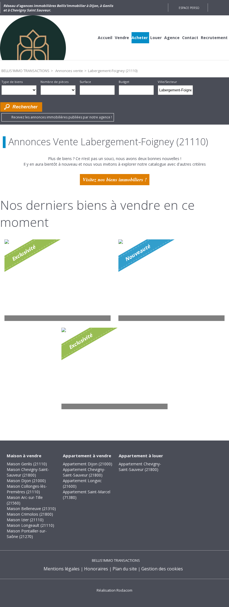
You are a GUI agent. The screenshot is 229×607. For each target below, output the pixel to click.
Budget (124, 82)
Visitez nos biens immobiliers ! (115, 179)
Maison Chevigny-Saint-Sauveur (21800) (28, 472)
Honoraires (96, 569)
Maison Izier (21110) (25, 519)
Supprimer (189, 91)
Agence (172, 37)
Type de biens (12, 82)
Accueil (105, 37)
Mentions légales (62, 569)
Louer (156, 37)
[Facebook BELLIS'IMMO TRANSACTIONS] (151, 7)
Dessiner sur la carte (201, 90)
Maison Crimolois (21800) (30, 514)
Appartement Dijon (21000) (87, 463)
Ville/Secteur (167, 82)
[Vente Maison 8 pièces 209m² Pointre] (171, 280)
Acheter (140, 37)
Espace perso (189, 8)
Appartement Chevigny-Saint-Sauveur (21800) (84, 472)
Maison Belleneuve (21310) (31, 508)
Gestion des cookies (162, 569)
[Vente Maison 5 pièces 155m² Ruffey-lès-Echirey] (114, 368)
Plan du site (125, 569)
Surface (85, 82)
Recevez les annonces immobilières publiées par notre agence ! (61, 117)
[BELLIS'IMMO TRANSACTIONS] (42, 37)
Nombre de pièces (54, 82)
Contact (190, 37)
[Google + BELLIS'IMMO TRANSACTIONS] (161, 7)
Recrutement (214, 37)
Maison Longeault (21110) (30, 525)
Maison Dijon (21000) (26, 480)
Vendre (122, 37)
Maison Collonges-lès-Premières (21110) (27, 489)
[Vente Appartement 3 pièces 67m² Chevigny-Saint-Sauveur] (57, 280)
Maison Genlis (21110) (27, 463)
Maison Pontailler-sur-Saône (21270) (27, 533)
